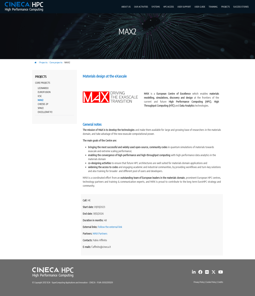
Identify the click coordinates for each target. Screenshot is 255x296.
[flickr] (207, 272)
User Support (184, 6)
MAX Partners (100, 233)
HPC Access (168, 6)
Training (213, 6)
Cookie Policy (211, 282)
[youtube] (220, 272)
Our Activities (141, 6)
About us (126, 6)
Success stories (241, 6)
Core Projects (42, 82)
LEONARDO (43, 88)
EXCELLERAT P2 (45, 112)
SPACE (41, 108)
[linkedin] (194, 272)
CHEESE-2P (43, 104)
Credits (220, 282)
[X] (213, 272)
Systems (156, 6)
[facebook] (200, 272)
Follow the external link (110, 226)
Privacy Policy (199, 282)
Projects (225, 6)
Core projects (56, 62)
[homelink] (24, 6)
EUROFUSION (44, 92)
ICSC (40, 96)
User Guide (199, 6)
